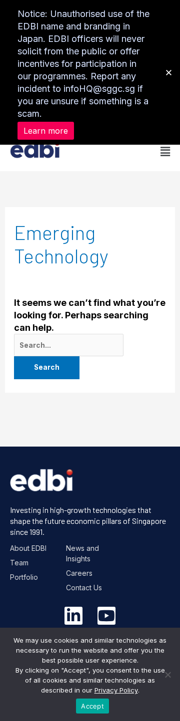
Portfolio (24, 577)
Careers (79, 573)
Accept (92, 706)
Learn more (46, 131)
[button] (130, 151)
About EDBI (28, 548)
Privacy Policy (116, 690)
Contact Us (84, 587)
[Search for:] (69, 344)
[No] (167, 675)
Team (19, 562)
